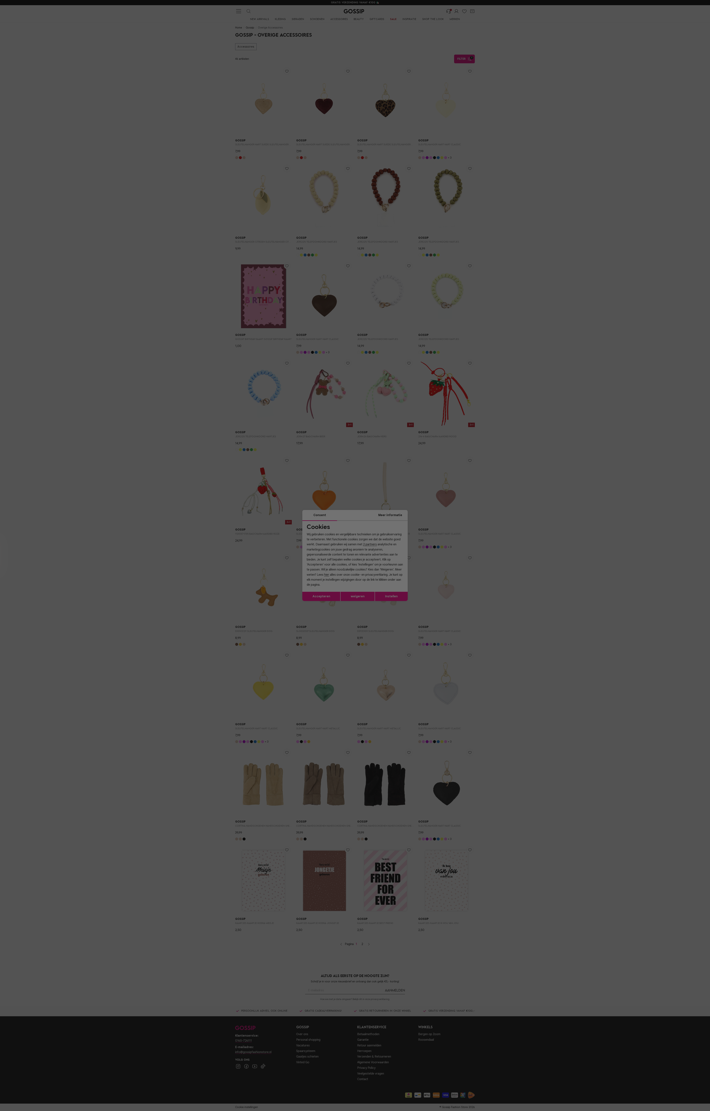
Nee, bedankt (331, 587)
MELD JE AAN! (331, 580)
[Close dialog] (422, 514)
